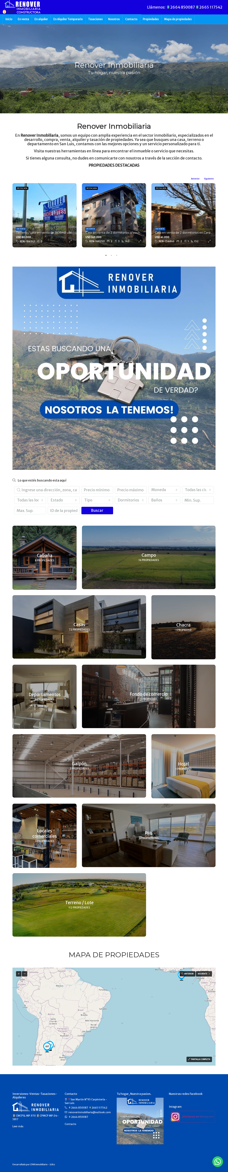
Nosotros (114, 19)
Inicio (9, 19)
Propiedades (151, 19)
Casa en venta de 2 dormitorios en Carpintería (187, 232)
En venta (23, 19)
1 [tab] (106, 255)
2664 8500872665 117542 (196, 7)
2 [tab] (111, 255)
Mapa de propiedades (178, 19)
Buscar (97, 510)
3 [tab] (116, 255)
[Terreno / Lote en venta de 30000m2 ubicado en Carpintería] (47, 1047)
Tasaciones (95, 19)
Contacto (131, 19)
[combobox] (164, 490)
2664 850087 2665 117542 (89, 1107)
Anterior (195, 178)
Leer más (17, 1126)
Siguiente (209, 178)
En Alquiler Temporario (68, 19)
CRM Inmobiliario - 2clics (42, 1164)
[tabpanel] (44, 215)
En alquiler (41, 19)
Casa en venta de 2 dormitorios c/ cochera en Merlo (122, 232)
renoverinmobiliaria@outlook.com (89, 1112)
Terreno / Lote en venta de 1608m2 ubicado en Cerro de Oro (59, 232)
